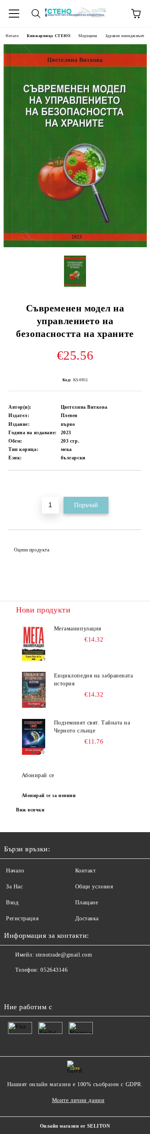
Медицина (87, 35)
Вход (12, 903)
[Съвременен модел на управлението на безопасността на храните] (75, 245)
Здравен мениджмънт (124, 35)
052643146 (54, 970)
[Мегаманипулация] (34, 643)
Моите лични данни (78, 1100)
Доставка (87, 918)
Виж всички (30, 810)
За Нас (14, 887)
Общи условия (94, 887)
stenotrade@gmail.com (64, 955)
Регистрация (22, 918)
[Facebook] (14, 986)
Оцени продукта (31, 550)
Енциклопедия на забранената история (93, 680)
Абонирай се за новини (49, 795)
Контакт (85, 871)
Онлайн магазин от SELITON (75, 1126)
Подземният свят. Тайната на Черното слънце (92, 727)
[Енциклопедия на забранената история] (34, 690)
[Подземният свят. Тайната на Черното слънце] (34, 737)
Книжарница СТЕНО (48, 35)
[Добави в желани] (136, 484)
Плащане (86, 903)
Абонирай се (38, 775)
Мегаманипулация (77, 629)
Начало (12, 35)
